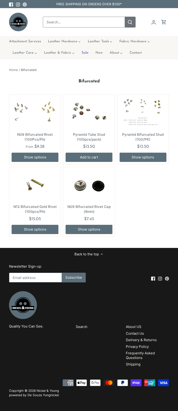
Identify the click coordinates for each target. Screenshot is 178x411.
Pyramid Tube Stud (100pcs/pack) (89, 137)
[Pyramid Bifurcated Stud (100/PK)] (143, 112)
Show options (35, 157)
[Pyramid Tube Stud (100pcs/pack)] (89, 112)
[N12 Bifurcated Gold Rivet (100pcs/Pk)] (35, 185)
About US (133, 326)
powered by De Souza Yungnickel (34, 395)
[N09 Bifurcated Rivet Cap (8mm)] (89, 185)
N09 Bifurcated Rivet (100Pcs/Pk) (35, 137)
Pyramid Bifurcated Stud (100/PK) (143, 137)
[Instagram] (18, 4)
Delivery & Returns (141, 340)
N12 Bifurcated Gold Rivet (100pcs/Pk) (35, 209)
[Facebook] (11, 4)
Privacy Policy (137, 346)
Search (81, 326)
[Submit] (130, 22)
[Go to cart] (164, 22)
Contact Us (135, 333)
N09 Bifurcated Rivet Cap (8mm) (89, 209)
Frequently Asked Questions (140, 355)
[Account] (154, 22)
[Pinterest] (25, 4)
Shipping (133, 364)
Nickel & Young (48, 390)
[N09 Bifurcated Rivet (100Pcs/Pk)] (35, 112)
